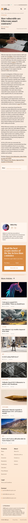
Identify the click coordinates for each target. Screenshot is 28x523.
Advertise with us (18, 454)
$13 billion (10, 56)
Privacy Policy (15, 519)
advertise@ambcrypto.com (9, 498)
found (7, 76)
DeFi (3, 354)
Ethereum (4, 15)
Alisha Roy (3, 28)
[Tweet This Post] (10, 167)
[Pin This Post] (13, 167)
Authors (16, 461)
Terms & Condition (23, 519)
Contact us (16, 457)
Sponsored (3, 474)
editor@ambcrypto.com (9, 494)
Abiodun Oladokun (6, 306)
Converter (3, 457)
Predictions (4, 464)
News (2, 451)
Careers (16, 464)
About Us (16, 451)
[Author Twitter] (12, 227)
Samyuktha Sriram (6, 386)
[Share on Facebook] (7, 167)
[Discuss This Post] (19, 167)
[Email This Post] (16, 167)
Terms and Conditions (6, 482)
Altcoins (4, 299)
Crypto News (5, 379)
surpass (14, 62)
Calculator (3, 467)
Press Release (4, 470)
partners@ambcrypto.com (9, 490)
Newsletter (4, 461)
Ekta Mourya (5, 359)
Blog (2, 454)
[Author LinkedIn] (15, 227)
